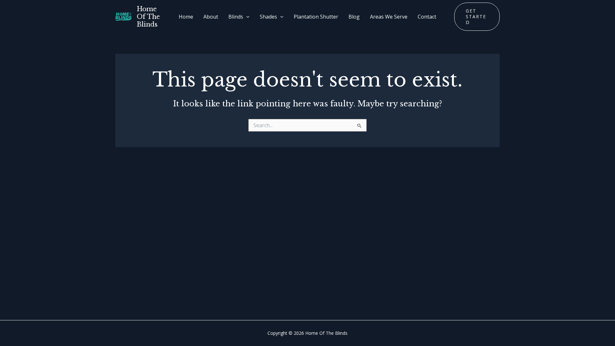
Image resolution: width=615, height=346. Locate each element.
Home (186, 16)
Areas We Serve (388, 16)
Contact (427, 16)
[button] (246, 16)
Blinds (235, 16)
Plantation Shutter (316, 16)
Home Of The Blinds (148, 16)
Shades (268, 16)
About (210, 16)
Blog (354, 16)
